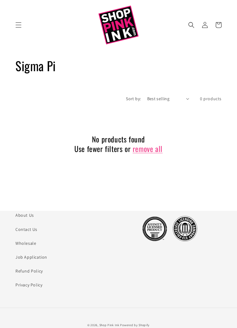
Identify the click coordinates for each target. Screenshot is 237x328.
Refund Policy (29, 271)
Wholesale (25, 243)
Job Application (31, 257)
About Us (24, 215)
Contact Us (26, 229)
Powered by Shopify (135, 325)
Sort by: (133, 98)
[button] (18, 25)
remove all (148, 149)
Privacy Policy (28, 285)
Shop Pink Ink (109, 325)
